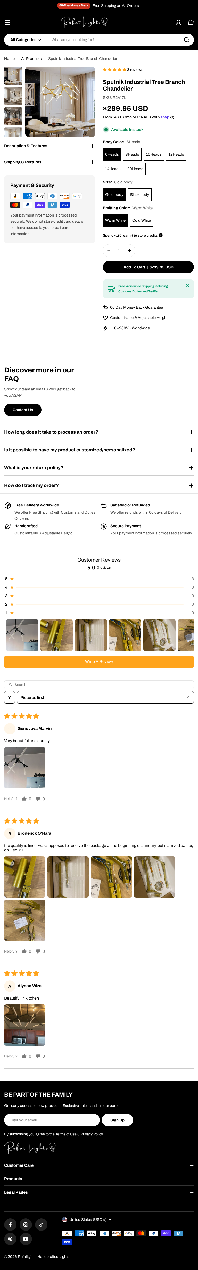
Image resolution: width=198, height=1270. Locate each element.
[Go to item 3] (91, 635)
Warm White (115, 220)
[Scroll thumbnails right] (188, 635)
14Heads (113, 169)
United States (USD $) (87, 1220)
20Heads (135, 169)
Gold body (114, 195)
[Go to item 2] (56, 635)
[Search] (187, 40)
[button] (115, 70)
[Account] (178, 22)
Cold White (141, 220)
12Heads (176, 154)
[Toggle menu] (7, 22)
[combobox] (99, 40)
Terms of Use (66, 1134)
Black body (139, 195)
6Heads (112, 154)
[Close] (188, 286)
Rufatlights (27, 1257)
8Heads (132, 154)
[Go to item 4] (125, 635)
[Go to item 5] (159, 635)
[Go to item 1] (22, 635)
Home (9, 59)
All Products (31, 59)
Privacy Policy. (92, 1134)
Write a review (99, 661)
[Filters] (9, 697)
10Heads (154, 154)
